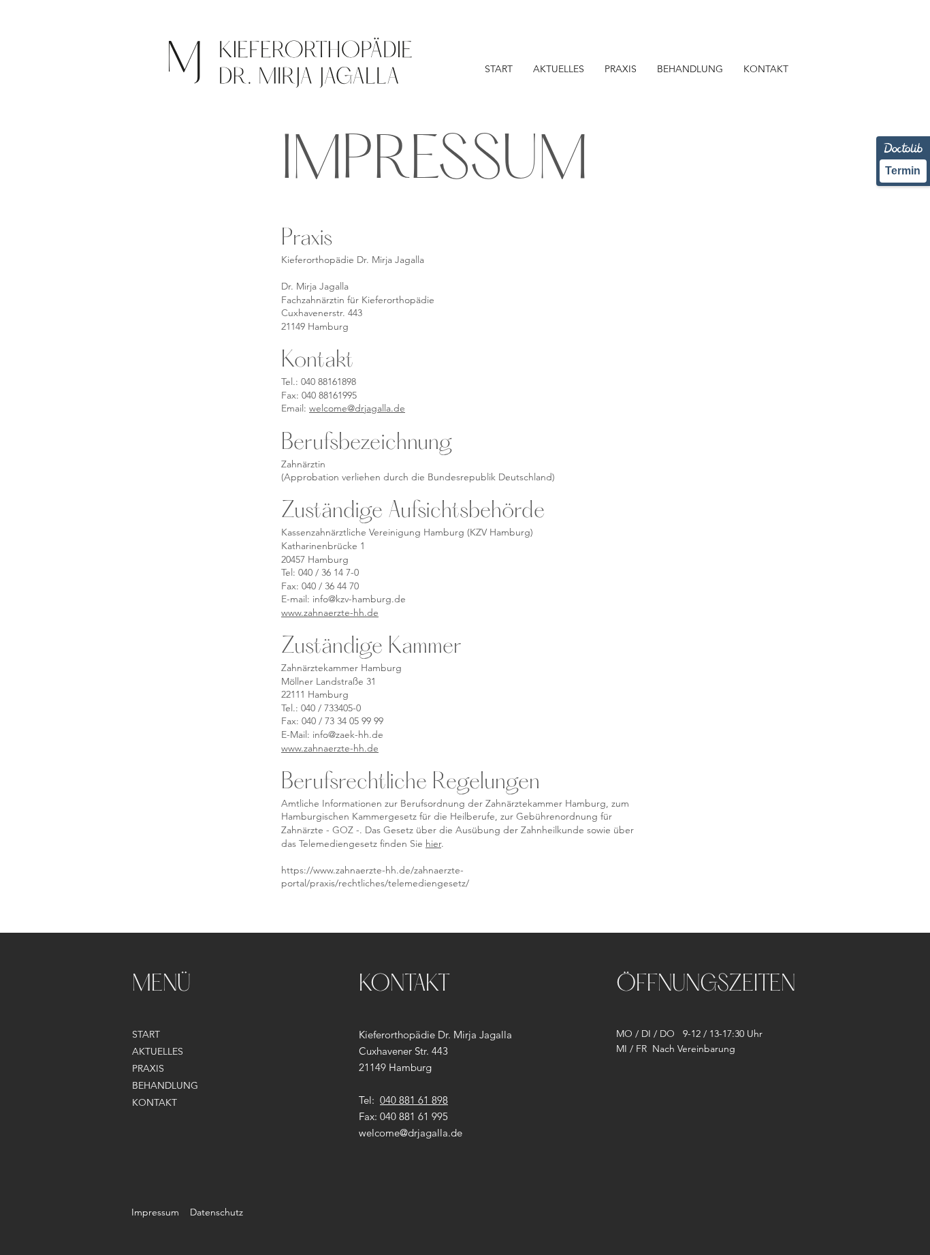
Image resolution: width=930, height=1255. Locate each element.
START (146, 1034)
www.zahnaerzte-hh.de (330, 612)
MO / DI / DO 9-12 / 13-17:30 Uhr (689, 1033)
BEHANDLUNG (165, 1085)
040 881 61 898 (414, 1100)
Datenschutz (216, 1212)
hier (433, 843)
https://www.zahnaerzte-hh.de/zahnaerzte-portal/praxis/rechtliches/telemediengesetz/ (375, 877)
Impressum (155, 1212)
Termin (902, 170)
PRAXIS (148, 1068)
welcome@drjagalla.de (357, 408)
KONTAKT (154, 1102)
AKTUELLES (157, 1051)
